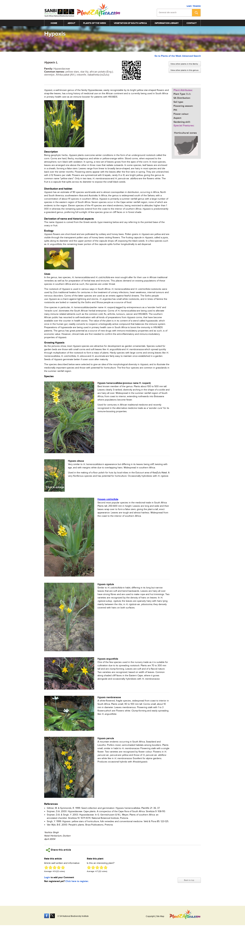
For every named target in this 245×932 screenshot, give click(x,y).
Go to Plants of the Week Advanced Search (177, 56)
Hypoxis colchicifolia (108, 499)
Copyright (150, 916)
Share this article (60, 849)
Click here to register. (77, 881)
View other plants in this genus (184, 70)
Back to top (189, 880)
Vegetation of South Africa (130, 23)
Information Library (167, 23)
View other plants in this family (184, 64)
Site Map (160, 916)
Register (197, 6)
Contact (191, 23)
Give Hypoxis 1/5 (46, 867)
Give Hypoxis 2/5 (50, 867)
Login (189, 6)
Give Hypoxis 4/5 (59, 867)
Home (54, 23)
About (71, 23)
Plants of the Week (94, 23)
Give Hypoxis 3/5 (54, 867)
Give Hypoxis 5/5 (63, 867)
